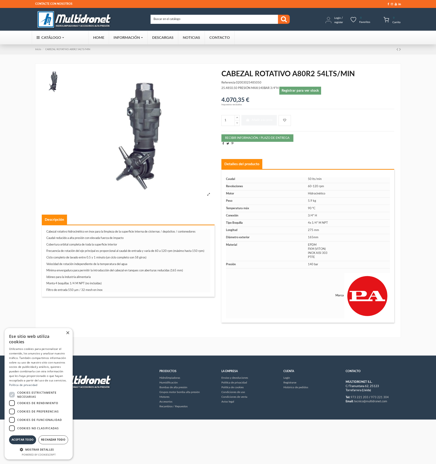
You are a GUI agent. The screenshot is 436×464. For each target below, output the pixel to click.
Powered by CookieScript (39, 454)
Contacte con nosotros (53, 3)
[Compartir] (223, 143)
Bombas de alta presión (173, 387)
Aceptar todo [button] (23, 440)
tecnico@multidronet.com (370, 401)
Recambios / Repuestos (173, 406)
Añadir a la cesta (262, 120)
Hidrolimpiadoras (169, 377)
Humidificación (168, 382)
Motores (164, 396)
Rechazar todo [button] (53, 440)
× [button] (67, 333)
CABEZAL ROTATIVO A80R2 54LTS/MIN (67, 49)
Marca (339, 295)
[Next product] (400, 49)
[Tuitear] (227, 143)
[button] (38, 449)
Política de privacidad (23, 385)
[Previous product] (397, 49)
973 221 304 (380, 397)
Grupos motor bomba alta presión (179, 392)
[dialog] (39, 393)
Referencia (228, 82)
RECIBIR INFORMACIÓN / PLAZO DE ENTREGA (257, 138)
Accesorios (165, 401)
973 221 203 (359, 397)
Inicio (38, 49)
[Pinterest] (232, 143)
